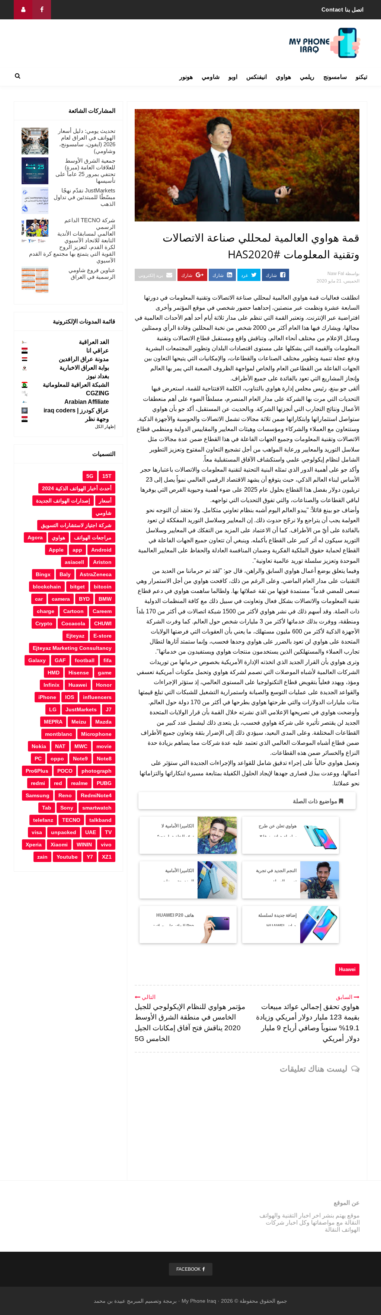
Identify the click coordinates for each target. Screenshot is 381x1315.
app (77, 550)
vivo (106, 845)
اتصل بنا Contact (342, 9)
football (85, 660)
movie (104, 746)
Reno (65, 795)
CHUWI (103, 623)
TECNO (71, 820)
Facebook (188, 1269)
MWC (80, 746)
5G (89, 476)
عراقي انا (97, 350)
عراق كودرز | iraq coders (76, 410)
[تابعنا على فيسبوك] (41, 9)
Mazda (103, 722)
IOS (69, 697)
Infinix (52, 685)
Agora (35, 537)
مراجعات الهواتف (93, 537)
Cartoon (73, 611)
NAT (60, 746)
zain (42, 857)
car (39, 599)
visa (37, 832)
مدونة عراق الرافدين (84, 359)
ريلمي (307, 77)
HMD (54, 673)
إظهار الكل (105, 426)
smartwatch (97, 808)
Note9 (80, 759)
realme (79, 783)
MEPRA (53, 722)
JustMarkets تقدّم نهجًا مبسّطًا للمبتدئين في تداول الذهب (84, 197)
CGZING (97, 393)
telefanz (43, 820)
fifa (107, 660)
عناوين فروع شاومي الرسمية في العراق (91, 273)
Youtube (67, 857)
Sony (66, 808)
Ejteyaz (75, 636)
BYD (84, 599)
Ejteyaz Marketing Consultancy (72, 648)
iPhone (47, 697)
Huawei (347, 969)
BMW (105, 599)
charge (45, 611)
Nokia (39, 746)
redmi (38, 783)
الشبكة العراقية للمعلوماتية (76, 385)
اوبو (232, 77)
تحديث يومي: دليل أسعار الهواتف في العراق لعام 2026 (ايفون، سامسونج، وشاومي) (86, 141)
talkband (100, 820)
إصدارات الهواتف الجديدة (63, 501)
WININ (84, 845)
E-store (102, 636)
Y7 (90, 857)
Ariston (102, 562)
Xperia (34, 845)
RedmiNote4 (96, 795)
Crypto (43, 623)
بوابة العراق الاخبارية (84, 367)
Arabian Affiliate (86, 402)
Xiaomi (59, 845)
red (58, 783)
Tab (46, 808)
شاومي (211, 77)
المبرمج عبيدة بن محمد (119, 1301)
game (105, 673)
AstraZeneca (96, 574)
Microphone (96, 734)
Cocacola (73, 623)
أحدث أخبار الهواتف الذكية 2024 (77, 488)
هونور (186, 77)
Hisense (78, 673)
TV (108, 832)
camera (61, 599)
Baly (65, 574)
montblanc (58, 734)
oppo (57, 759)
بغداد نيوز (98, 376)
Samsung (37, 795)
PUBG (104, 783)
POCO (65, 771)
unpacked (63, 832)
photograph (96, 771)
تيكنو (361, 77)
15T (107, 476)
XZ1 (107, 857)
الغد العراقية (94, 342)
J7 (109, 709)
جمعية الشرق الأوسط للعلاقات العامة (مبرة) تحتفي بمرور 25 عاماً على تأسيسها (85, 170)
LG (53, 709)
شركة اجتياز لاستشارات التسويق (76, 525)
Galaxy (37, 660)
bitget (77, 587)
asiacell (74, 562)
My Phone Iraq (199, 1301)
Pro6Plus (37, 771)
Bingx (43, 574)
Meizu (78, 722)
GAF (60, 660)
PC (38, 759)
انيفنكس (256, 77)
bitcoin (103, 587)
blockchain (47, 587)
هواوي (283, 77)
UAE (90, 832)
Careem (102, 611)
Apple (56, 550)
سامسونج (335, 77)
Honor (104, 685)
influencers (97, 697)
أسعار (105, 501)
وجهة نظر (97, 419)
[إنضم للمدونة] (23, 9)
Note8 (104, 759)
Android (101, 550)
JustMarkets (81, 709)
